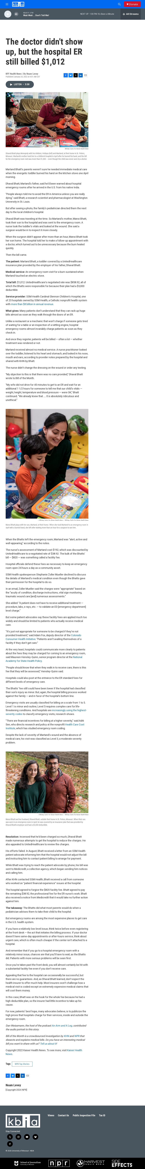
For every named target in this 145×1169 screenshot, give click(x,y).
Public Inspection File (84, 1115)
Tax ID (102, 1115)
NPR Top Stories (22, 1064)
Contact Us (63, 1115)
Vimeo (51, 1115)
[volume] (16, 14)
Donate (133, 4)
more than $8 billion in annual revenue (32, 304)
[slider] (20, 14)
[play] (8, 14)
